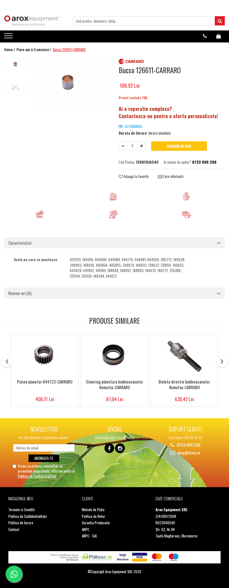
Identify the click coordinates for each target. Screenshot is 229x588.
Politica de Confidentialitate (37, 476)
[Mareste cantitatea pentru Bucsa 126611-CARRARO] (141, 145)
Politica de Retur (93, 516)
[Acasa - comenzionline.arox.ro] (32, 20)
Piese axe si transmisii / (34, 49)
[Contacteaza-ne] (205, 36)
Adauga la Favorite (136, 176)
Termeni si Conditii (21, 509)
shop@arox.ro (188, 453)
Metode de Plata (93, 509)
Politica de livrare (20, 522)
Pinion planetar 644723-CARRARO (44, 382)
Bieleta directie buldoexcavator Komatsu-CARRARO (184, 384)
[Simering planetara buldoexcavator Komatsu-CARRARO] (114, 355)
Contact (13, 529)
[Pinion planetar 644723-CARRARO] (44, 355)
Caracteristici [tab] (20, 243)
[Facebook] (109, 448)
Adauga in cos (179, 146)
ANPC (85, 529)
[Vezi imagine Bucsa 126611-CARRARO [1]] (16, 88)
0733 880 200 (188, 445)
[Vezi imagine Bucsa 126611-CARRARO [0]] (16, 64)
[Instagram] (120, 448)
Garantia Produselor (96, 522)
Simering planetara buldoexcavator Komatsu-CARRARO (114, 384)
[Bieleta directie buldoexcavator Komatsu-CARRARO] (184, 355)
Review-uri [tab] (19, 293)
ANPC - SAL (89, 536)
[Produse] (9, 37)
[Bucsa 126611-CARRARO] (70, 82)
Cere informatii (172, 176)
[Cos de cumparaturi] (218, 36)
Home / (10, 49)
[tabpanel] (70, 82)
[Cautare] (220, 20)
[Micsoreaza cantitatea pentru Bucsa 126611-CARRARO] (123, 145)
